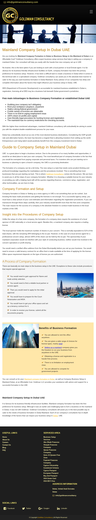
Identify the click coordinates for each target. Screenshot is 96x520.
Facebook (11, 508)
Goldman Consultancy (55, 174)
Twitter (28, 508)
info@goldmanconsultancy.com (22, 2)
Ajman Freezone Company (50, 451)
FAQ (4, 450)
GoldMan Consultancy (45, 517)
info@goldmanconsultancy (65, 495)
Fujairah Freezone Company (51, 461)
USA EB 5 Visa (49, 481)
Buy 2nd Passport (50, 476)
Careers (5, 442)
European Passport (51, 473)
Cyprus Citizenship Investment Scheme (51, 466)
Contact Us (6, 445)
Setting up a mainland (53, 347)
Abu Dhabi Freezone (51, 442)
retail (60, 344)
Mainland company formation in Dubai (39, 379)
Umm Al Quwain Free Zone (52, 456)
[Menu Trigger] (91, 11)
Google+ (47, 508)
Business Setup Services (50, 438)
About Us (6, 440)
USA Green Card (50, 478)
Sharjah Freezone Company (50, 446)
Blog (4, 448)
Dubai (55, 416)
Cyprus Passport (50, 470)
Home (4, 437)
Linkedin (64, 508)
